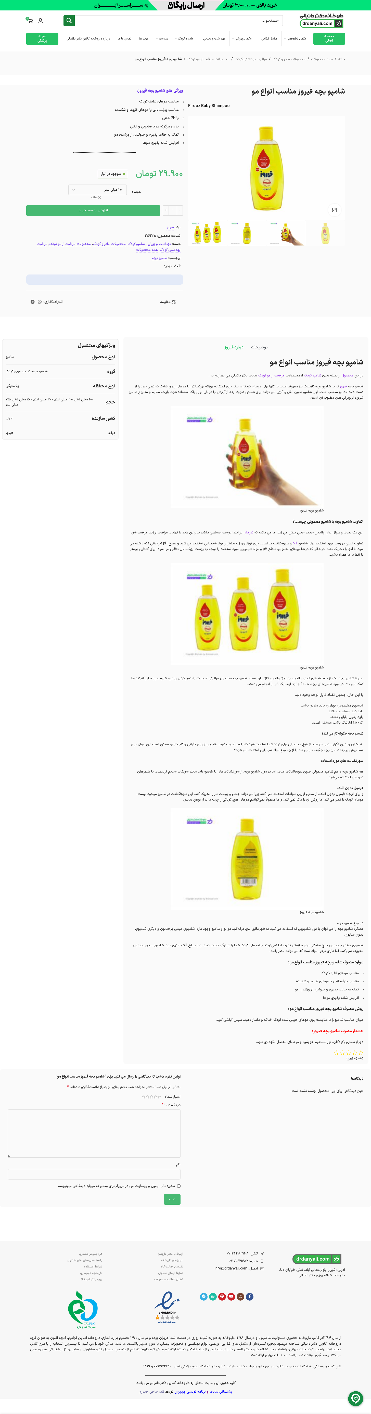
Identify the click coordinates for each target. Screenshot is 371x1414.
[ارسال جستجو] (69, 20)
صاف (94, 197)
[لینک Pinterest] (222, 1297)
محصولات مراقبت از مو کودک (208, 59)
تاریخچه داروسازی (91, 1273)
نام (178, 1164)
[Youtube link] (231, 1297)
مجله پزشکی (42, 38)
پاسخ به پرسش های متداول (85, 1260)
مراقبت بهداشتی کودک (251, 59)
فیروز (170, 227)
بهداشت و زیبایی (158, 244)
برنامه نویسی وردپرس (190, 1391)
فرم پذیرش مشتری (90, 1254)
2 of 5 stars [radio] (155, 1097)
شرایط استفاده (93, 1266)
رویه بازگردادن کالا (91, 1279)
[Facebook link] (249, 1297)
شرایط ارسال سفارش (170, 1273)
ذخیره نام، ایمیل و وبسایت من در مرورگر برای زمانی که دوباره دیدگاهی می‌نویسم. (116, 1186)
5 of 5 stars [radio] (144, 1097)
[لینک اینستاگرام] (240, 1297)
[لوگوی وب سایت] (321, 20)
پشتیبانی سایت (221, 1391)
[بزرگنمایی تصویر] (334, 210)
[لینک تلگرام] (32, 302)
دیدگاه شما (171, 1105)
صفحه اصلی (329, 38)
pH (295, 543)
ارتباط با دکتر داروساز (170, 1254)
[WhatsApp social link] (39, 302)
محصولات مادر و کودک (289, 59)
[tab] (259, 347)
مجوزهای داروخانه (172, 1260)
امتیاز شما (174, 1097)
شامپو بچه (159, 258)
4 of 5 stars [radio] (148, 1097)
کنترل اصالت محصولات (168, 1279)
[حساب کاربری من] (40, 21)
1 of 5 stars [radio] (159, 1097)
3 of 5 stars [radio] (151, 1097)
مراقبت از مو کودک (271, 375)
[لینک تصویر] (167, 1307)
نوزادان (248, 532)
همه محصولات (322, 59)
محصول (347, 375)
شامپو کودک (136, 244)
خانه (341, 59)
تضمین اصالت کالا (172, 1266)
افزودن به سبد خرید (93, 210)
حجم (137, 192)
